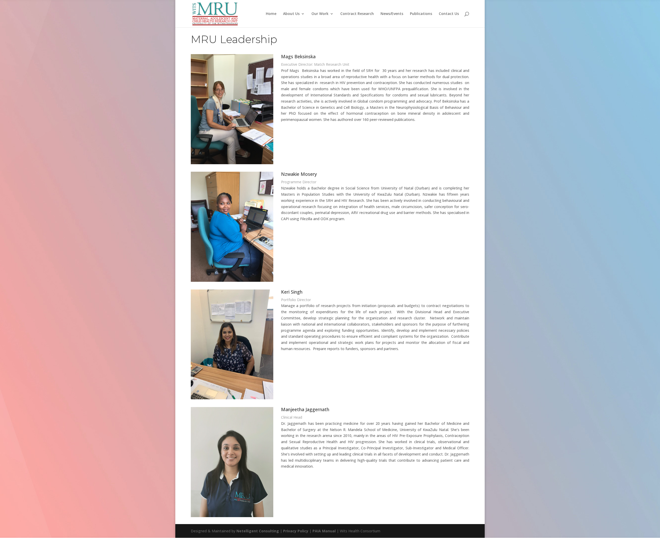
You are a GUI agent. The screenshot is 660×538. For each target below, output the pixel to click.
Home (271, 14)
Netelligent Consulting (257, 530)
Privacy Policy (295, 530)
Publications (421, 14)
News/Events (392, 14)
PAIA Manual (324, 530)
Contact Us (449, 14)
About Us (291, 14)
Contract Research (357, 14)
